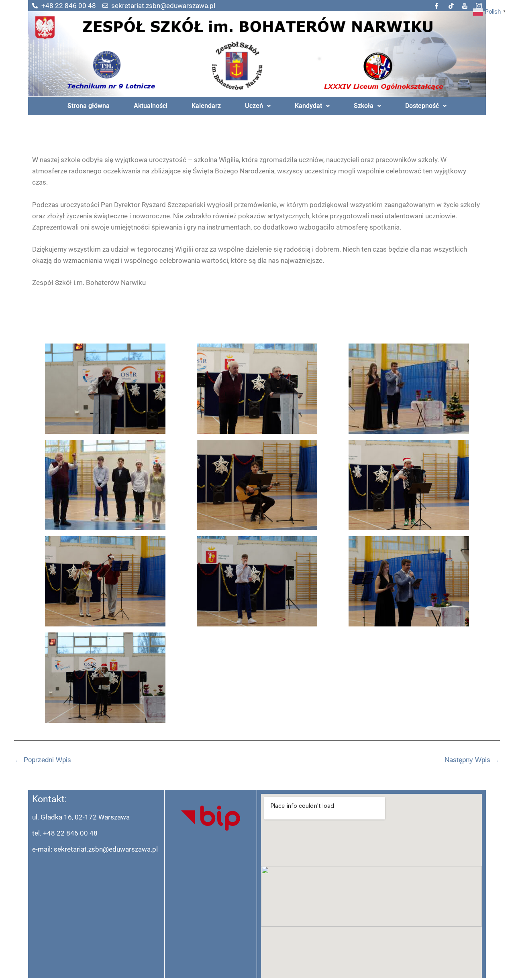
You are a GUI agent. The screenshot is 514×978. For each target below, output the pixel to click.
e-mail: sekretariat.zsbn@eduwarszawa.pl (95, 849)
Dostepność (422, 106)
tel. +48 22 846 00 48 (65, 833)
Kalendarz (206, 106)
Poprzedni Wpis (43, 759)
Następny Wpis (472, 759)
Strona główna (88, 106)
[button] (258, 106)
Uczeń (254, 106)
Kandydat (308, 106)
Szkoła (363, 106)
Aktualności (150, 106)
